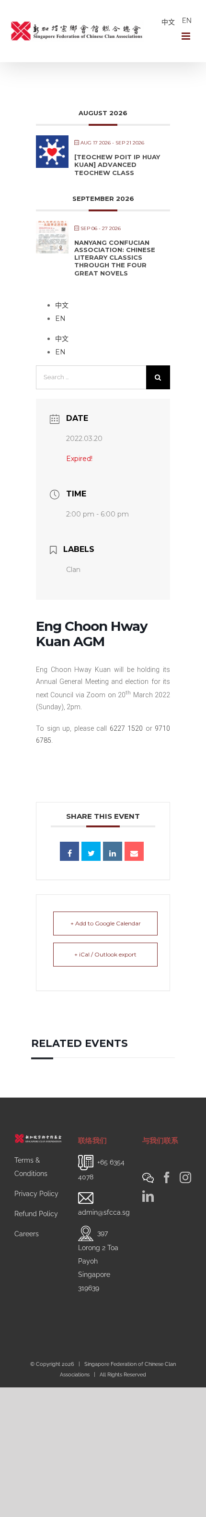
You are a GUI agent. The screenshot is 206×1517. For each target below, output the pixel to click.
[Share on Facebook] (69, 851)
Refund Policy (36, 1214)
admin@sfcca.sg (104, 1212)
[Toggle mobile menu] (187, 36)
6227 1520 (126, 728)
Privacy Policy (36, 1194)
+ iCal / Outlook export (105, 954)
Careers (26, 1234)
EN (187, 20)
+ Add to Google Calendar (105, 923)
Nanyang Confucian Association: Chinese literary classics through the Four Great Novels (114, 258)
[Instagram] (185, 1177)
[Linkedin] (112, 851)
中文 (168, 22)
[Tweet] (91, 851)
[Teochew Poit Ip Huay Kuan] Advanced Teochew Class (117, 164)
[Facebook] (166, 1177)
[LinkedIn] (148, 1196)
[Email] (134, 851)
